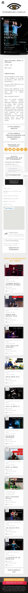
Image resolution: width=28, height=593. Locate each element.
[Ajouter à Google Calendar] (18, 149)
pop (13, 296)
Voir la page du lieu (14, 571)
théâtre (20, 391)
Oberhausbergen (9, 45)
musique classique (17, 451)
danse (14, 328)
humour (13, 19)
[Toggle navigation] (3, 2)
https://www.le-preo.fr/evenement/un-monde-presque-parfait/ (15, 136)
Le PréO (7, 43)
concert (20, 296)
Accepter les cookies (14, 583)
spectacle (7, 19)
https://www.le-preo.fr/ (14, 127)
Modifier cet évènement (14, 248)
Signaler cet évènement (14, 182)
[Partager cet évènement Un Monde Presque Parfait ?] (25, 149)
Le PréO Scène (13, 232)
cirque (14, 388)
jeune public (19, 361)
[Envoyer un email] (21, 149)
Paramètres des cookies (14, 579)
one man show (18, 268)
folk (16, 296)
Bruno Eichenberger (12, 240)
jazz (21, 454)
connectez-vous (10, 164)
